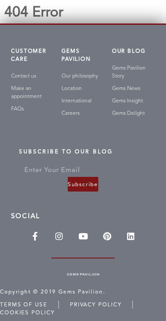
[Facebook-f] (34, 235)
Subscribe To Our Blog (66, 153)
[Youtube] (82, 235)
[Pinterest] (107, 235)
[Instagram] (58, 235)
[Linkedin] (131, 235)
